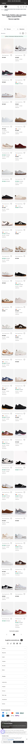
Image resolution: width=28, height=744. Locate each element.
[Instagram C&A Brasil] (8, 643)
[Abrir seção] (16, 648)
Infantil (3, 657)
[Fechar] (27, 739)
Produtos (3, 686)
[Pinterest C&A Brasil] (14, 643)
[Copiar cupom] (25, 3)
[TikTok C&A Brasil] (11, 643)
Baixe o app (4, 695)
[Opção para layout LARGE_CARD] (25, 33)
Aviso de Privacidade (11, 739)
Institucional (4, 682)
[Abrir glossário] (15, 676)
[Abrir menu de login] (21, 7)
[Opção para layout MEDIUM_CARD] (23, 33)
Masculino (4, 652)
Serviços (3, 690)
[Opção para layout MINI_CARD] (20, 33)
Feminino (3, 648)
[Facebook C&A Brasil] (20, 643)
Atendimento (4, 699)
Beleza (3, 669)
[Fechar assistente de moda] (25, 723)
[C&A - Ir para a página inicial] (5, 6)
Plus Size (3, 665)
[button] (18, 7)
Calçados (3, 661)
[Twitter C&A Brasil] (17, 643)
